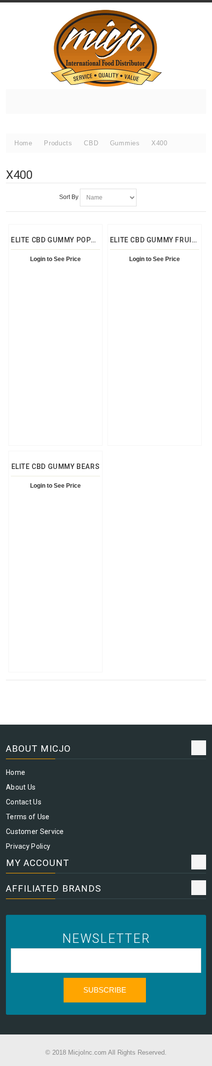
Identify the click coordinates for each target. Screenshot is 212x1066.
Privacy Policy (28, 846)
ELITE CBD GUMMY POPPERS (60, 240)
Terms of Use (28, 817)
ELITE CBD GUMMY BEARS (55, 466)
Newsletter (106, 939)
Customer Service (35, 831)
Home (15, 772)
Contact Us (23, 802)
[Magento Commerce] (106, 48)
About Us (20, 787)
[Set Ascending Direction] (145, 197)
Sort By (68, 197)
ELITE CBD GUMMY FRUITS (155, 240)
